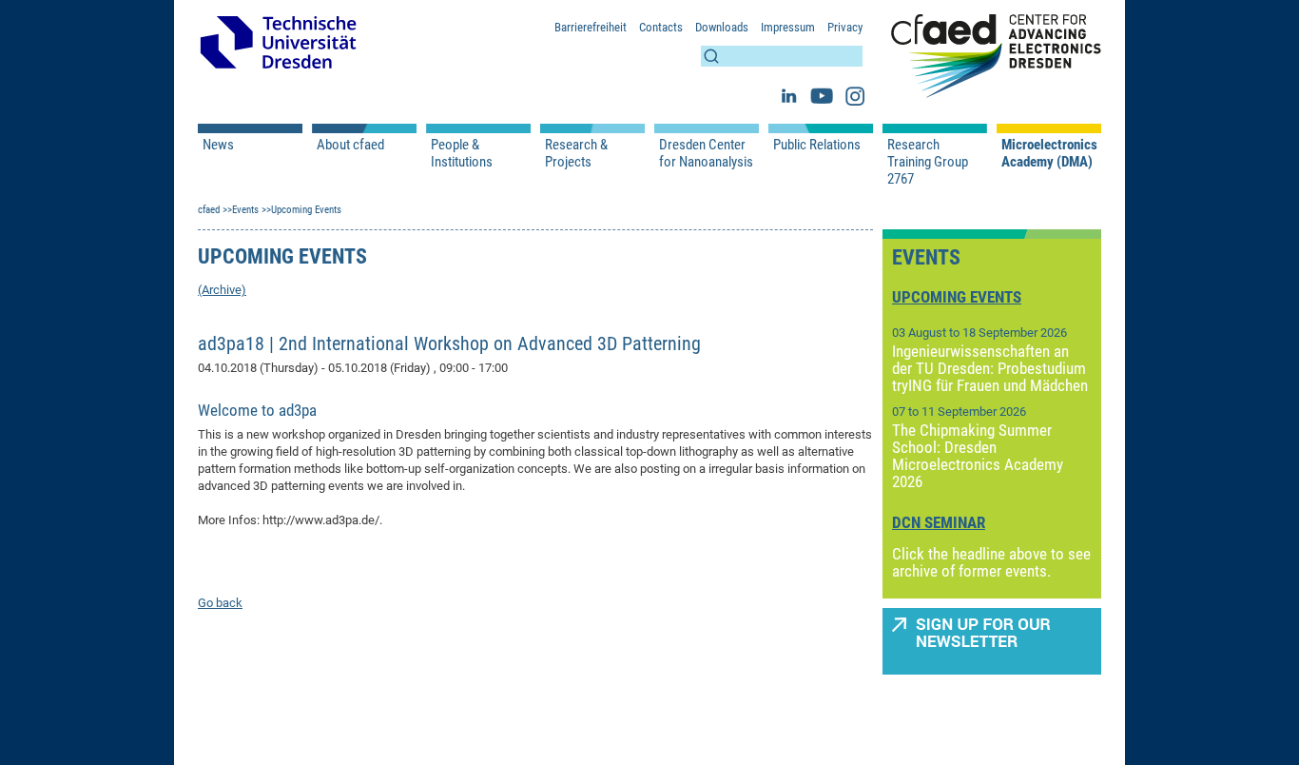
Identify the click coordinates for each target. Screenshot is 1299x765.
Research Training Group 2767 (927, 161)
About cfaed (350, 144)
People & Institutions (462, 153)
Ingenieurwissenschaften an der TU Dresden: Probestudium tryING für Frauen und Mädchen (990, 368)
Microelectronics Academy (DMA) (1048, 153)
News (218, 144)
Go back (220, 603)
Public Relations (817, 144)
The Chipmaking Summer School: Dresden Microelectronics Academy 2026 (977, 456)
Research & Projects (576, 153)
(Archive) (222, 290)
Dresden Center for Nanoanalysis (706, 153)
